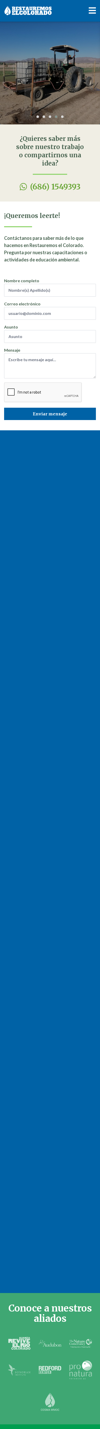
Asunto (11, 326)
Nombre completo (21, 280)
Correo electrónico (22, 303)
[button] (38, 116)
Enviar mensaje (50, 413)
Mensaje (12, 350)
